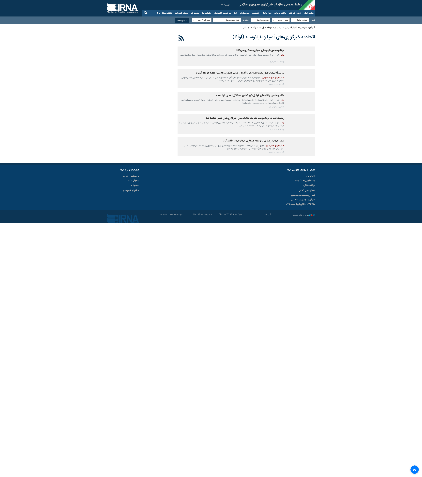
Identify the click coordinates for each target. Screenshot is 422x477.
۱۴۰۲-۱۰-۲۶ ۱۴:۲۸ (276, 62)
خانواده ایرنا (206, 13)
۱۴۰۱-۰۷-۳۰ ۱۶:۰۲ (276, 129)
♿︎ (414, 469)
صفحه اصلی (309, 13)
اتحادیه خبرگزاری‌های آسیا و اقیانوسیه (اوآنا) (273, 37)
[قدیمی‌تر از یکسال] (300, 56)
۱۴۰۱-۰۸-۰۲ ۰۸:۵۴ (275, 107)
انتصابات (255, 13)
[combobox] (300, 20)
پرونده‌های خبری (131, 176)
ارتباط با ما (310, 176)
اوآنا (235, 13)
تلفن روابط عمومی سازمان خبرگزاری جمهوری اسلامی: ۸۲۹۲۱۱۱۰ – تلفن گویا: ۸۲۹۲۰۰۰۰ (300, 199)
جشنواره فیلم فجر (131, 190)
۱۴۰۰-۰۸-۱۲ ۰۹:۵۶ (275, 152)
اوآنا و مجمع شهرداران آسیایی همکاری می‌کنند (259, 50)
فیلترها (246, 20)
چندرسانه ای (245, 13)
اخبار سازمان (266, 13)
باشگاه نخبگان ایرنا (164, 13)
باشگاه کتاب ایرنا (181, 13)
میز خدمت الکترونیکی (222, 13)
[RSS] (181, 38)
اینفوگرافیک (133, 181)
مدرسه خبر (195, 13)
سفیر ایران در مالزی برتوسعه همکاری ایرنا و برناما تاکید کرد (253, 141)
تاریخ (313, 20)
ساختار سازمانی (280, 13)
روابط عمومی (265, 5)
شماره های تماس (307, 190)
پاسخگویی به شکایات (305, 181)
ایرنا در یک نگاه (295, 13)
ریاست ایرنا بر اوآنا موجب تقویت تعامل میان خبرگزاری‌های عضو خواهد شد (245, 118)
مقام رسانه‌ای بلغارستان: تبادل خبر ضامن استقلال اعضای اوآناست (250, 95)
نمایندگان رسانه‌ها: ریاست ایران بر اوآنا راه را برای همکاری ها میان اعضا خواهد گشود (240, 73)
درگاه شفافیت (308, 186)
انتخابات (135, 186)
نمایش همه (182, 20)
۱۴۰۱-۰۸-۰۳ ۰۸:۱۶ (275, 84)
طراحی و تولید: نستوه (301, 215)
